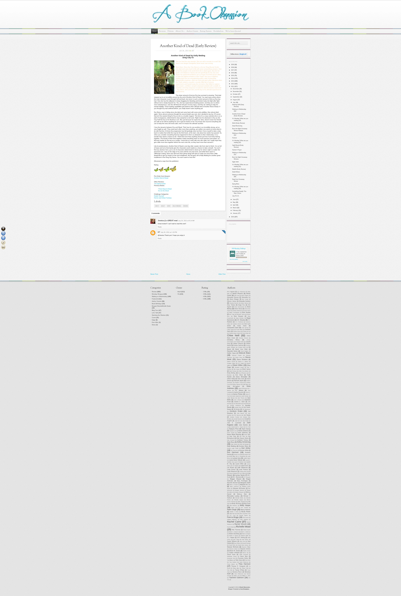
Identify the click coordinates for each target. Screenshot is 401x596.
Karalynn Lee (233, 430)
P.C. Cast (232, 515)
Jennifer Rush (238, 407)
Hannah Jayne (239, 380)
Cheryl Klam (245, 333)
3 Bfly (205, 294)
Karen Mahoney (243, 432)
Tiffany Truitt (245, 568)
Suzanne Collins (243, 558)
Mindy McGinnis (237, 503)
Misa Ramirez (233, 505)
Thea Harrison (244, 564)
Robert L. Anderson (245, 531)
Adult (163, 206)
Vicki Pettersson (238, 573)
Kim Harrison (233, 452)
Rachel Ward (230, 527)
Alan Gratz (237, 295)
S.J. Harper (230, 537)
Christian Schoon (243, 338)
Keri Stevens (234, 450)
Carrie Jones (242, 326)
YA (178, 294)
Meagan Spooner (239, 490)
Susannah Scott (231, 558)
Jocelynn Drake (236, 411)
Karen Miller (247, 434)
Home (154, 31)
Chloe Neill (233, 335)
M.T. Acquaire (247, 477)
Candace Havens (237, 324)
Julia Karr (237, 420)
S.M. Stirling (241, 537)
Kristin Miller (232, 456)
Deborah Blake (245, 353)
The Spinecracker (160, 183)
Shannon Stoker (233, 549)
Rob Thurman (236, 530)
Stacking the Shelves (159, 315)
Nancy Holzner (245, 509)
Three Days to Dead (165, 189)
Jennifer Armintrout (235, 405)
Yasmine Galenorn (236, 578)
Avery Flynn (247, 310)
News (153, 325)
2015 (232, 75)
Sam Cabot (236, 539)
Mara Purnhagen (242, 481)
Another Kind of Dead (161, 178)
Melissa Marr (242, 494)
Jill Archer (237, 409)
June (234, 199)
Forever (234, 138)
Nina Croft (247, 513)
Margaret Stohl (245, 483)
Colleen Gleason (238, 343)
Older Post (221, 274)
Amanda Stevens (234, 303)
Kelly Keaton (234, 444)
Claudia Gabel (240, 341)
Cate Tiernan (245, 327)
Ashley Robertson (237, 310)
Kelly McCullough (244, 444)
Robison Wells (244, 535)
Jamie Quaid (235, 396)
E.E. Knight (241, 363)
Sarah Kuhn (232, 545)
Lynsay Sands (240, 475)
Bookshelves (218, 31)
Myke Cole (234, 507)
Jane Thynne (240, 398)
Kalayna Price (234, 429)
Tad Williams (230, 560)
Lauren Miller (239, 464)
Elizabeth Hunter (239, 367)
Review (185, 206)
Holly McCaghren (233, 386)
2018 (232, 67)
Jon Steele (247, 415)
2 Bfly (205, 291)
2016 (232, 73)
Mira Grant (247, 503)
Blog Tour (155, 310)
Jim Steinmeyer (246, 409)
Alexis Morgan (234, 299)
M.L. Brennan (237, 477)
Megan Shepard (239, 492)
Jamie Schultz (245, 396)
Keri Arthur (246, 448)
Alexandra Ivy (246, 297)
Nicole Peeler (245, 511)
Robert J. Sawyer (233, 531)
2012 (232, 84)
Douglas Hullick (231, 363)
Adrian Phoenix (237, 293)
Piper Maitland (244, 519)
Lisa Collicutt (242, 473)
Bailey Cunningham (234, 312)
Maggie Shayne (235, 479)
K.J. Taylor (240, 427)
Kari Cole (233, 436)
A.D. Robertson (241, 291)
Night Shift (235, 162)
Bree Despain (238, 316)
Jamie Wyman (231, 398)
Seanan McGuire (233, 547)
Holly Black (246, 384)
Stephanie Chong (232, 556)
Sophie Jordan (246, 550)
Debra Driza (238, 357)
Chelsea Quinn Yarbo (234, 333)
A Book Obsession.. (244, 587)
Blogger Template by (238, 589)
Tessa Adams (231, 564)
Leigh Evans (244, 465)
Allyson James (231, 301)
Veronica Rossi (237, 572)
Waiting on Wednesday (159, 296)
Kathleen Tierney (242, 440)
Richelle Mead (243, 526)
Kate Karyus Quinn (242, 438)
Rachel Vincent (241, 524)
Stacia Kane (231, 554)
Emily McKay (231, 373)
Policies (171, 31)
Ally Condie (245, 299)
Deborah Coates (237, 355)
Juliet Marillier (243, 425)
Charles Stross (237, 331)
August (235, 99)
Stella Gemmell (243, 554)
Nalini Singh (231, 510)
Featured (155, 299)
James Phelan (238, 394)
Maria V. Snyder (234, 484)
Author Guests (192, 31)
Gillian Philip (231, 378)
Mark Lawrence (234, 486)
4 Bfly (157, 206)
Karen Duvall (230, 432)
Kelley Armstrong (243, 442)
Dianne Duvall (231, 361)
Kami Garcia (246, 429)
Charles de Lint (246, 331)
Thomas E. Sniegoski (238, 566)
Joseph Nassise (238, 419)
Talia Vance (238, 560)
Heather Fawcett (239, 382)
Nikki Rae (232, 513)
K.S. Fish (248, 427)
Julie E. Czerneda (234, 423)
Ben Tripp (231, 314)
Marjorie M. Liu (245, 484)
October (235, 94)
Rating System (206, 31)
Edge (153, 320)
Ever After (155, 322)
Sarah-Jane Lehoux (243, 545)
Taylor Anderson (243, 562)
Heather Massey (236, 384)
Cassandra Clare (233, 327)
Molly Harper (245, 505)
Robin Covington (246, 533)
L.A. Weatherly (241, 456)
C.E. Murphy (241, 320)
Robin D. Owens (233, 535)
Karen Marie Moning (234, 434)
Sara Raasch (237, 543)
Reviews (162, 31)
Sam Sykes (245, 539)
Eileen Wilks (238, 365)
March (235, 207)
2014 (232, 78)
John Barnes (240, 413)
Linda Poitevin (243, 469)
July (234, 102)
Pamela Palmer (243, 515)
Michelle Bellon (239, 498)
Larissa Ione (236, 458)
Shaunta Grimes (245, 549)
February (235, 210)
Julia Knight (245, 420)
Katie (168, 206)
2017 (232, 70)
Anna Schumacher (239, 307)
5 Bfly (205, 299)
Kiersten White (243, 450)
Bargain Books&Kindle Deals (161, 306)
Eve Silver (239, 375)
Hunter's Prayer (237, 150)
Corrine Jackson (238, 345)
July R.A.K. (235, 196)
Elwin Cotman (232, 371)
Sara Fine (242, 541)
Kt (236, 252)
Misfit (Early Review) (238, 123)
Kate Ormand (230, 440)
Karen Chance (243, 430)
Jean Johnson (238, 399)
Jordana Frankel (234, 417)
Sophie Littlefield (234, 552)
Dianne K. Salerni (243, 361)
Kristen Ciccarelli (238, 454)
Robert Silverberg (234, 533)
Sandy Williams (232, 541)
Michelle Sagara (238, 499)
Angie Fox (241, 305)
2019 (232, 64)
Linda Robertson (232, 471)
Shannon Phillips (246, 547)
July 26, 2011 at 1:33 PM (169, 232)
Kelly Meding (177, 206)
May (234, 202)
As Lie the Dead (163, 191)
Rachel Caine (234, 521)
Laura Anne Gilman (235, 460)
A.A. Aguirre (231, 291)
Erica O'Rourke (242, 373)
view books (244, 261)
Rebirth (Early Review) (239, 169)
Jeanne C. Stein (239, 401)
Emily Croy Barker (243, 371)
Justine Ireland (231, 427)
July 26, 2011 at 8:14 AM (186, 220)
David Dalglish (244, 351)
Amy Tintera (231, 305)
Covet (154, 317)
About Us (180, 31)
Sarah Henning (246, 543)
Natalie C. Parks (234, 511)
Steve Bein (244, 556)
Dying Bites (235, 184)
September (236, 97)
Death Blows (236, 172)
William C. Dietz (246, 575)
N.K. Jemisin (244, 507)
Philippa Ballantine (232, 519)
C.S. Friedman (239, 322)
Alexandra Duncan (233, 297)
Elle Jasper (237, 369)
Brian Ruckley (240, 318)
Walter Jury (237, 575)
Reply (160, 227)
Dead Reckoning (237, 126)
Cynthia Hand (242, 347)
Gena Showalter (241, 377)
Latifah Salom (247, 458)
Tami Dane (247, 560)
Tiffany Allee (236, 568)
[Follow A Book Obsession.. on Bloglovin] (239, 55)
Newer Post (154, 274)
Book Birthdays (157, 303)
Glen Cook (241, 378)
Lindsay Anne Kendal (245, 471)
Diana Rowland (242, 359)
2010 (232, 217)
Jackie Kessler (238, 392)
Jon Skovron (237, 415)
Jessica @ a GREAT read (168, 220)
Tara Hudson (233, 562)
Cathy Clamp (230, 329)
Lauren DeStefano (239, 462)
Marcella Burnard (232, 483)
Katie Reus (230, 442)
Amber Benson (245, 303)
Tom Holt (229, 570)
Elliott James (246, 369)
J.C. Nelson (239, 390)
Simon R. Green (234, 551)
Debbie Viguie (231, 353)
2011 (232, 86)
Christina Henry (233, 340)
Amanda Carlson (244, 301)
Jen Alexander (237, 403)
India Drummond (243, 388)
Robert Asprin (246, 529)
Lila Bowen (230, 467)
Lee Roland (235, 465)
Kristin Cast (247, 454)
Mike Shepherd (242, 501)
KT (159, 232)
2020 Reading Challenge (239, 248)
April (234, 205)
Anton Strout (238, 308)
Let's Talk (155, 313)
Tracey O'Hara (239, 570)
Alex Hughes (245, 295)
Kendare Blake (243, 446)
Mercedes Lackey (233, 496)
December (236, 89)
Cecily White (239, 329)
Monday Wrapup (157, 294)
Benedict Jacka (241, 314)
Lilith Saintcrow (242, 467)
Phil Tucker (246, 517)
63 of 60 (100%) (234, 259)
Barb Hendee (246, 312)
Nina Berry (240, 513)
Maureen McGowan (239, 488)
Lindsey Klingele (233, 473)
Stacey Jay (245, 552)
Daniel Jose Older (241, 349)
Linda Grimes (231, 469)
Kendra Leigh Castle (232, 448)
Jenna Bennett (246, 403)
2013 (232, 81)
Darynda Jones (232, 351)
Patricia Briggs (233, 517)
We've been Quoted (233, 31)
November (236, 91)
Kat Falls (242, 436)
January (235, 213)
